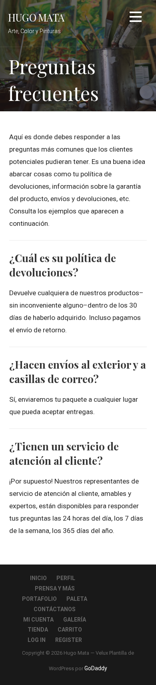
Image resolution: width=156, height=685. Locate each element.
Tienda (38, 629)
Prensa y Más (55, 588)
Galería (74, 619)
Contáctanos (55, 609)
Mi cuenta (38, 619)
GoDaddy (95, 668)
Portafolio (39, 599)
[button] (135, 18)
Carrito (70, 629)
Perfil (65, 578)
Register (68, 640)
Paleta (76, 599)
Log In (37, 640)
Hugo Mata (36, 17)
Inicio (38, 578)
